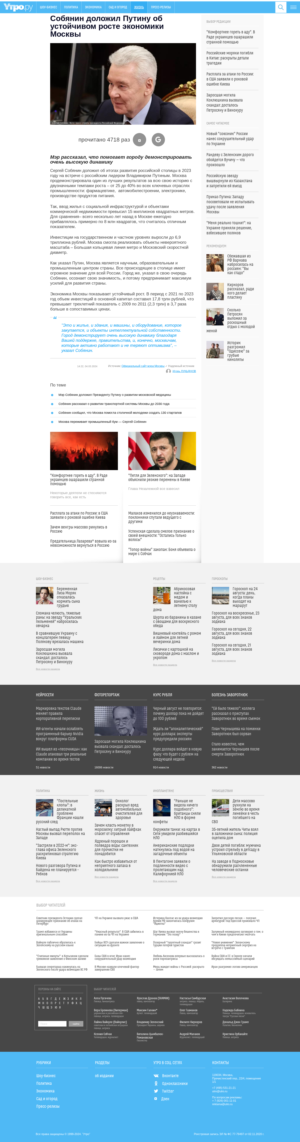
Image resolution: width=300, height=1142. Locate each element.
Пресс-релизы (161, 7)
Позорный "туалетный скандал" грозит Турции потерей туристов (177, 944)
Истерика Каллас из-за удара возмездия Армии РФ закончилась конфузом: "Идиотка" (178, 921)
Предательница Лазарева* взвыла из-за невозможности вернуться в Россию (83, 543)
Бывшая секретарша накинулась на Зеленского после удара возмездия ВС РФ (62, 968)
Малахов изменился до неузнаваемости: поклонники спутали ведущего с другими (161, 517)
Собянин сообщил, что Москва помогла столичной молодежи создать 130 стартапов (120, 412)
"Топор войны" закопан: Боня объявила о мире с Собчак (161, 551)
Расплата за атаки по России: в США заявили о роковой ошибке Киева (79, 515)
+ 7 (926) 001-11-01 (224, 1100)
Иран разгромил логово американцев (234, 967)
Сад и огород (118, 7)
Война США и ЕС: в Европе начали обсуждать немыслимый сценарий (233, 957)
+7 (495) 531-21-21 (224, 1087)
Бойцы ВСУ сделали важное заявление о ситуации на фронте (119, 944)
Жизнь (139, 7)
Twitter (168, 1091)
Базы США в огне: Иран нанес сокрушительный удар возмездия (115, 957)
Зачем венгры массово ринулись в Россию (78, 529)
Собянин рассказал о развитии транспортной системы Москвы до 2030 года (114, 403)
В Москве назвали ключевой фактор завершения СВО (117, 968)
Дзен (165, 1099)
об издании (104, 1076)
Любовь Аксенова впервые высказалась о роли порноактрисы (179, 957)
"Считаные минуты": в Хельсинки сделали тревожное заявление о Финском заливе (62, 957)
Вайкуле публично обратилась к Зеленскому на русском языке (56, 944)
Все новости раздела (48, 669)
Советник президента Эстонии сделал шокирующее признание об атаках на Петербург (59, 921)
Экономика (93, 7)
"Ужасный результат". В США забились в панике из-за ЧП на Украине (119, 933)
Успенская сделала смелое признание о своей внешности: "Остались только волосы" (161, 535)
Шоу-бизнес (48, 7)
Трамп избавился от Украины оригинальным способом (54, 933)
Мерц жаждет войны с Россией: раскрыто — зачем (178, 968)
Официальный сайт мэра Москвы (143, 366)
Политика (71, 7)
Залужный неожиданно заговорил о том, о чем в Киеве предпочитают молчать (237, 933)
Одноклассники (175, 1083)
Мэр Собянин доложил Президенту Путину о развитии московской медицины (115, 394)
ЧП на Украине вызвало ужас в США (116, 918)
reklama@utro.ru (222, 1104)
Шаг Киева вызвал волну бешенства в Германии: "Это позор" (176, 933)
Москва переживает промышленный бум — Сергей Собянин (102, 421)
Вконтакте (170, 1076)
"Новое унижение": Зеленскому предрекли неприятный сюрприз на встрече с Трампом (233, 945)
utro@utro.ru (219, 1091)
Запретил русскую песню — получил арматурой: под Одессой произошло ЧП (235, 919)
